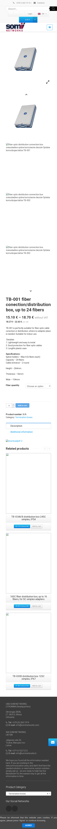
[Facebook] (22, 14)
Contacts (41, 3)
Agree (28, 825)
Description (16, 425)
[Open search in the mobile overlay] (31, 8)
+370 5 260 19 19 (23, 3)
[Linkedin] (11, 14)
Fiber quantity (12, 385)
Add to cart (22, 405)
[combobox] (28, 794)
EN (43, 14)
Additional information (21, 432)
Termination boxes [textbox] (27, 794)
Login (30, 14)
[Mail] (17, 14)
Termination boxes (23, 417)
